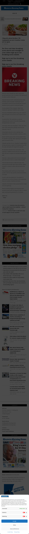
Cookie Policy (10, 532)
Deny (14, 525)
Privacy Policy (16, 532)
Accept (14, 521)
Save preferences (14, 528)
